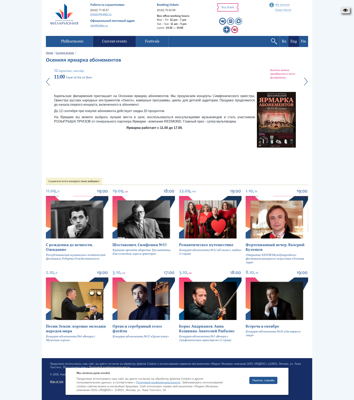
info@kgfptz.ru (99, 25)
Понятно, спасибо (263, 380)
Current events (65, 53)
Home (49, 53)
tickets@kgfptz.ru (100, 14)
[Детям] (234, 32)
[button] (345, 10)
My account (282, 4)
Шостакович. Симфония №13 (139, 245)
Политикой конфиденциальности (158, 382)
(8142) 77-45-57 (99, 10)
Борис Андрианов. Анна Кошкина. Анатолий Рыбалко (207, 329)
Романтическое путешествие (206, 245)
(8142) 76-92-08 (166, 10)
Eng (293, 41)
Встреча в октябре (262, 326)
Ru (284, 41)
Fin (303, 41)
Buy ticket (227, 7)
